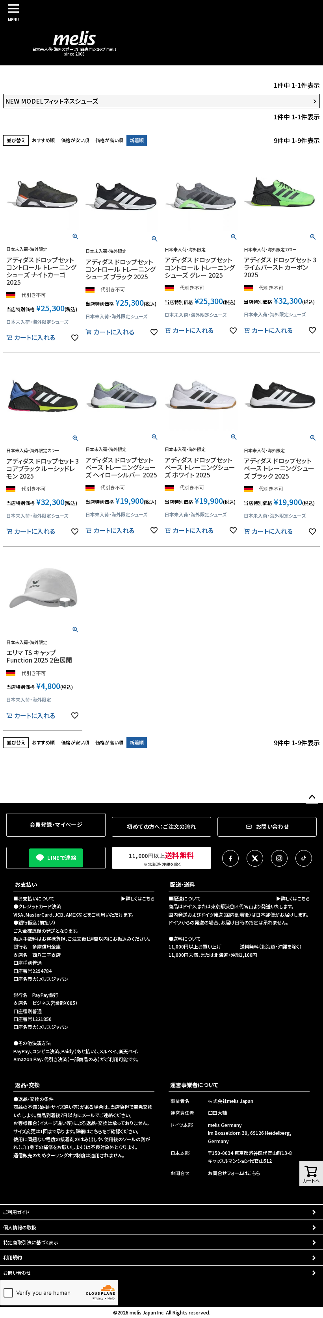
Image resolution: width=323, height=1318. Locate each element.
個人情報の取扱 (19, 1227)
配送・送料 (182, 884)
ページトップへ (312, 797)
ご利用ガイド (16, 1211)
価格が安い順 (75, 140)
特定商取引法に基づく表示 (30, 1242)
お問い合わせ (17, 1272)
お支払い (26, 884)
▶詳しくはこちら (137, 898)
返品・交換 (27, 1085)
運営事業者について (194, 1085)
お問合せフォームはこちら (234, 1172)
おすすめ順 (43, 140)
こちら (96, 1131)
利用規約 (12, 1257)
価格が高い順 (109, 140)
